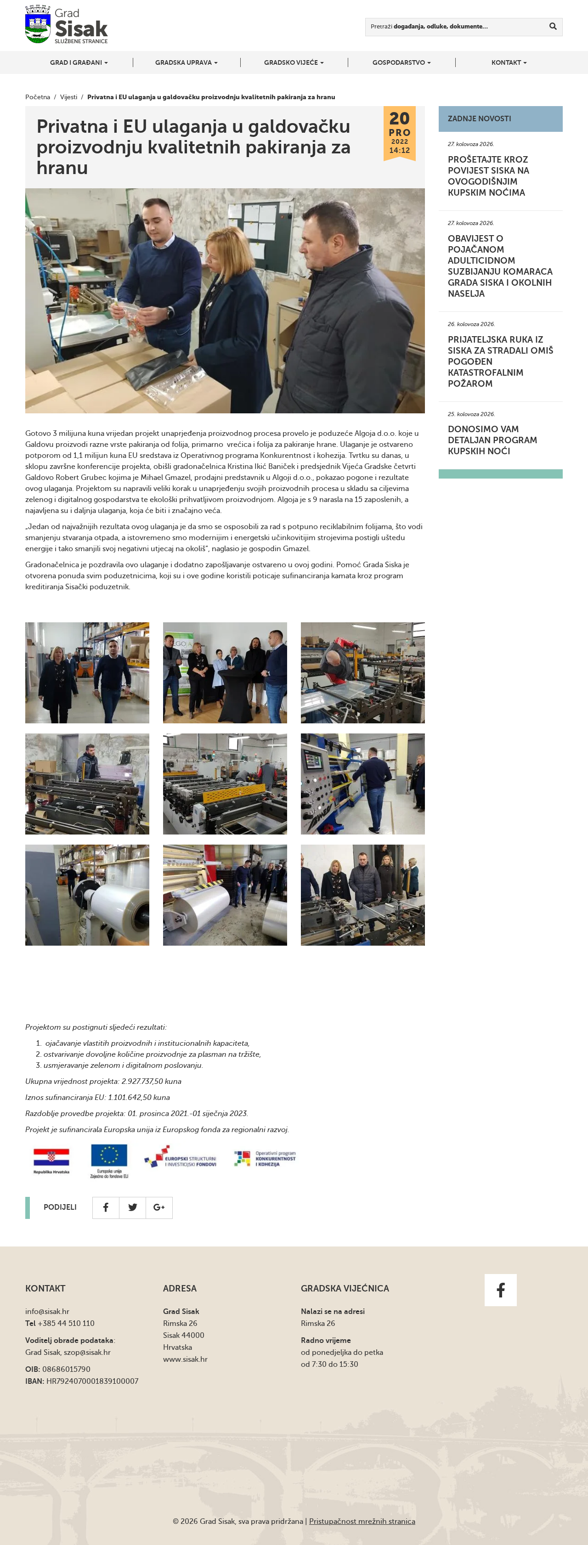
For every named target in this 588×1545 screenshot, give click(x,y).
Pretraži (429, 26)
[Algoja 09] (225, 672)
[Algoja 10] (87, 672)
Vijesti (68, 97)
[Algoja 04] (363, 784)
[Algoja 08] (363, 672)
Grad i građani (76, 62)
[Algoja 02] (225, 895)
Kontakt (507, 62)
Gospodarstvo (399, 62)
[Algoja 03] (87, 895)
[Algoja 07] (87, 784)
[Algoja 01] (363, 895)
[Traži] (553, 27)
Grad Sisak (66, 24)
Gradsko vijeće (291, 62)
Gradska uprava (184, 62)
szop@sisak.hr (87, 1352)
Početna (37, 97)
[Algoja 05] (225, 784)
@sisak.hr (54, 1312)
